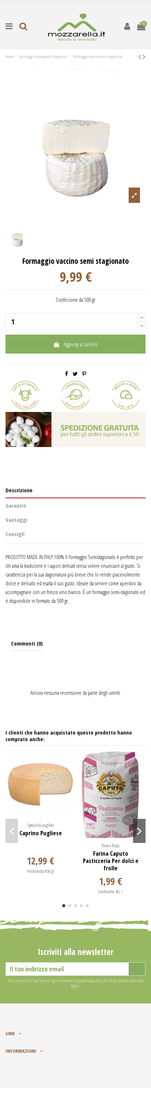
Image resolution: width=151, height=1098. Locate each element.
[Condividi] (66, 373)
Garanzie (15, 505)
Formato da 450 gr (40, 871)
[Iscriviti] (137, 969)
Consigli (15, 534)
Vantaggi (16, 519)
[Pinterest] (84, 373)
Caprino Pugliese (40, 833)
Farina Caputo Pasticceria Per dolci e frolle (111, 860)
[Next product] (144, 56)
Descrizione (19, 490)
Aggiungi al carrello (81, 344)
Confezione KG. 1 (110, 892)
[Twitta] (75, 373)
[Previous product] (140, 56)
